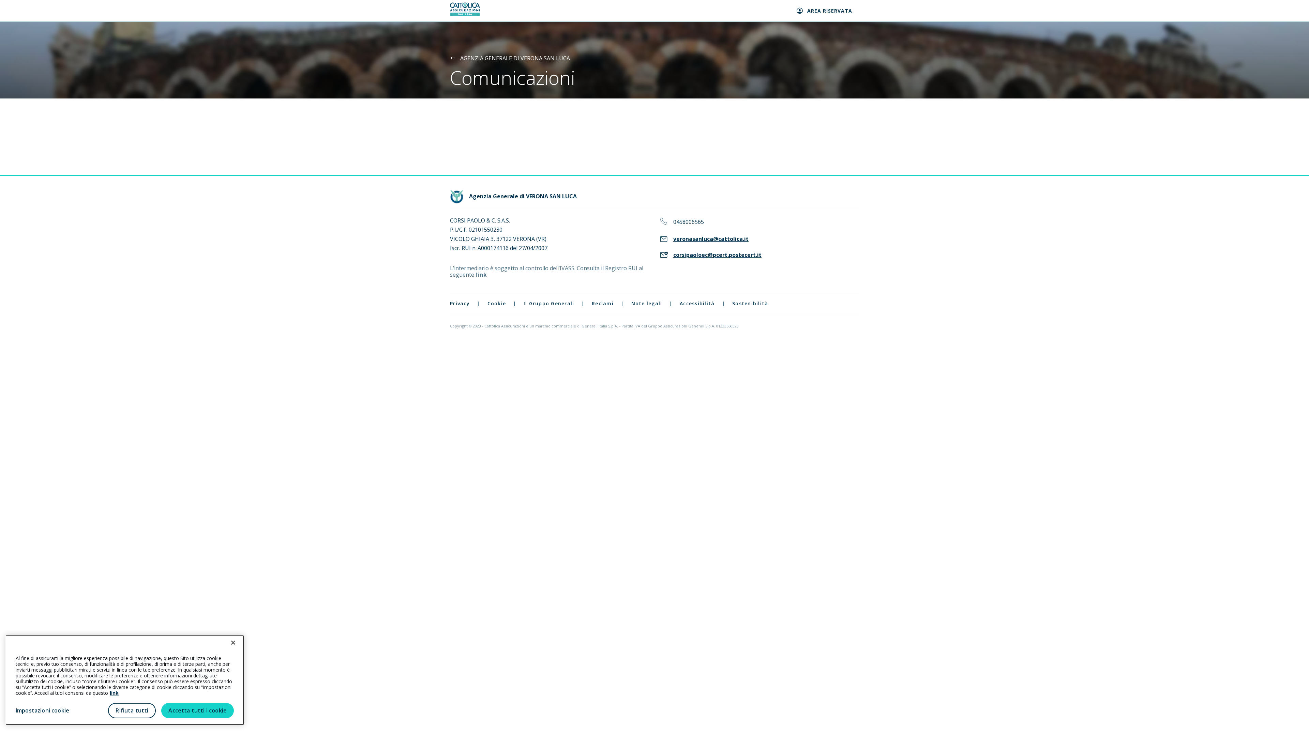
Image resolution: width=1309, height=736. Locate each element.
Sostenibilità (750, 303)
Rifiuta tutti (132, 710)
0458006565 (688, 222)
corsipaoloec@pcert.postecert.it (717, 255)
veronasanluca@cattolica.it (711, 239)
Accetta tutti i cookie (197, 710)
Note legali (646, 303)
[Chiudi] (233, 642)
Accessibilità (697, 303)
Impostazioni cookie (42, 710)
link (481, 274)
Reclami (603, 303)
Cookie (496, 303)
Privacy (460, 303)
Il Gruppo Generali (549, 303)
